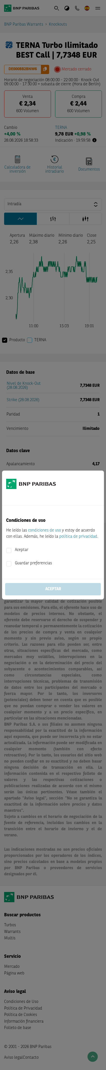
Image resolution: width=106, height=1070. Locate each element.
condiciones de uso (44, 530)
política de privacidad (78, 537)
